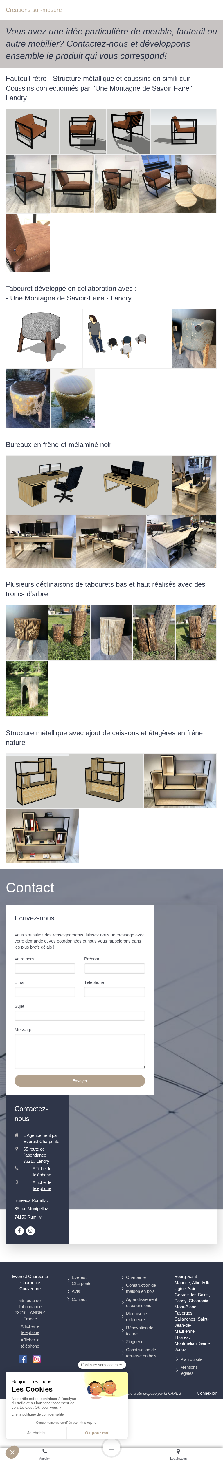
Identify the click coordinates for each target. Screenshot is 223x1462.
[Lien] (23, 1359)
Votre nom (24, 958)
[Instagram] (30, 1230)
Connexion (207, 1393)
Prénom (91, 958)
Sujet (19, 1006)
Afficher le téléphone (42, 1171)
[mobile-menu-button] (111, 1447)
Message (23, 1029)
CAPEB (174, 1393)
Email (20, 982)
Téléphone (94, 982)
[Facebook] (19, 1230)
